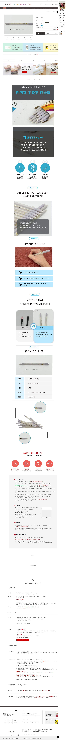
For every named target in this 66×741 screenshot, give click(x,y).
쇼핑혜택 (64, 15)
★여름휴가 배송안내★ (6, 713)
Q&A (44, 60)
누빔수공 (60, 15)
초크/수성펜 (52, 11)
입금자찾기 (62, 26)
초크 (54, 11)
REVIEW (33, 60)
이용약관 (10, 738)
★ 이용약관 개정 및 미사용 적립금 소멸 (8, 714)
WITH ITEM (21, 60)
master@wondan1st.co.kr (36, 731)
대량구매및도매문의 (62, 24)
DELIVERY (56, 60)
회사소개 (6, 738)
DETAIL (9, 60)
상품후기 (60, 22)
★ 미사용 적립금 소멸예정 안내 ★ (7, 715)
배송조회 (64, 22)
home (47, 11)
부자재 (49, 11)
